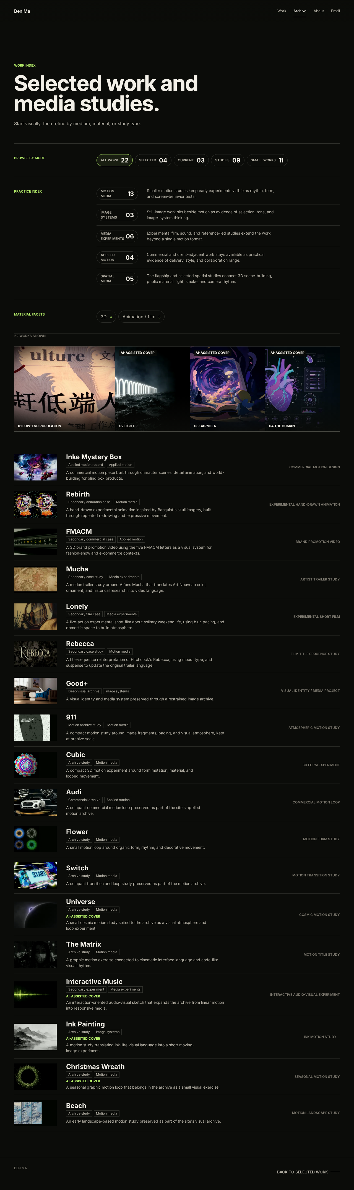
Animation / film (141, 316)
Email (335, 11)
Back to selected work (302, 1172)
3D (106, 316)
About (319, 11)
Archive (299, 11)
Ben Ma (22, 11)
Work (281, 11)
